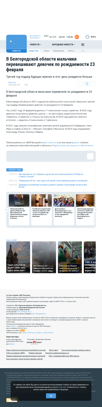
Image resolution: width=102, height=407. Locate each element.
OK (51, 395)
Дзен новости (49, 142)
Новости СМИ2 (11, 240)
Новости (35, 44)
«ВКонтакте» (31, 333)
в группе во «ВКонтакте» (81, 145)
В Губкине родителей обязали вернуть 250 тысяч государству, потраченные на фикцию (41, 212)
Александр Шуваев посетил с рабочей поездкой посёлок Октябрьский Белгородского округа (85, 213)
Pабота (71, 51)
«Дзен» (24, 333)
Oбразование (58, 51)
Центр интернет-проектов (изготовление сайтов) (24, 359)
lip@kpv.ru (14, 326)
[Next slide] (96, 210)
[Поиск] (91, 44)
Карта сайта (53, 350)
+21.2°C (52, 37)
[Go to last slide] (6, 210)
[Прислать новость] (77, 37)
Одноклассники (48, 333)
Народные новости (63, 44)
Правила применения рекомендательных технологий (25, 356)
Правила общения (35, 353)
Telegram (39, 333)
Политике (62, 387)
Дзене (76, 142)
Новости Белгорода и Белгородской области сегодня (26, 350)
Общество (33, 51)
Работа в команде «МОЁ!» (15, 353)
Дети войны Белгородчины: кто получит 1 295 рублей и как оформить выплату (63, 212)
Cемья (46, 51)
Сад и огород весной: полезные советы (76, 350)
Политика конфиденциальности (57, 353)
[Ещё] (82, 45)
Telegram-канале (59, 145)
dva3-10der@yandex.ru (24, 312)
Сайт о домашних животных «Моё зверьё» (64, 356)
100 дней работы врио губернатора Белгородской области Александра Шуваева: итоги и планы (18, 213)
